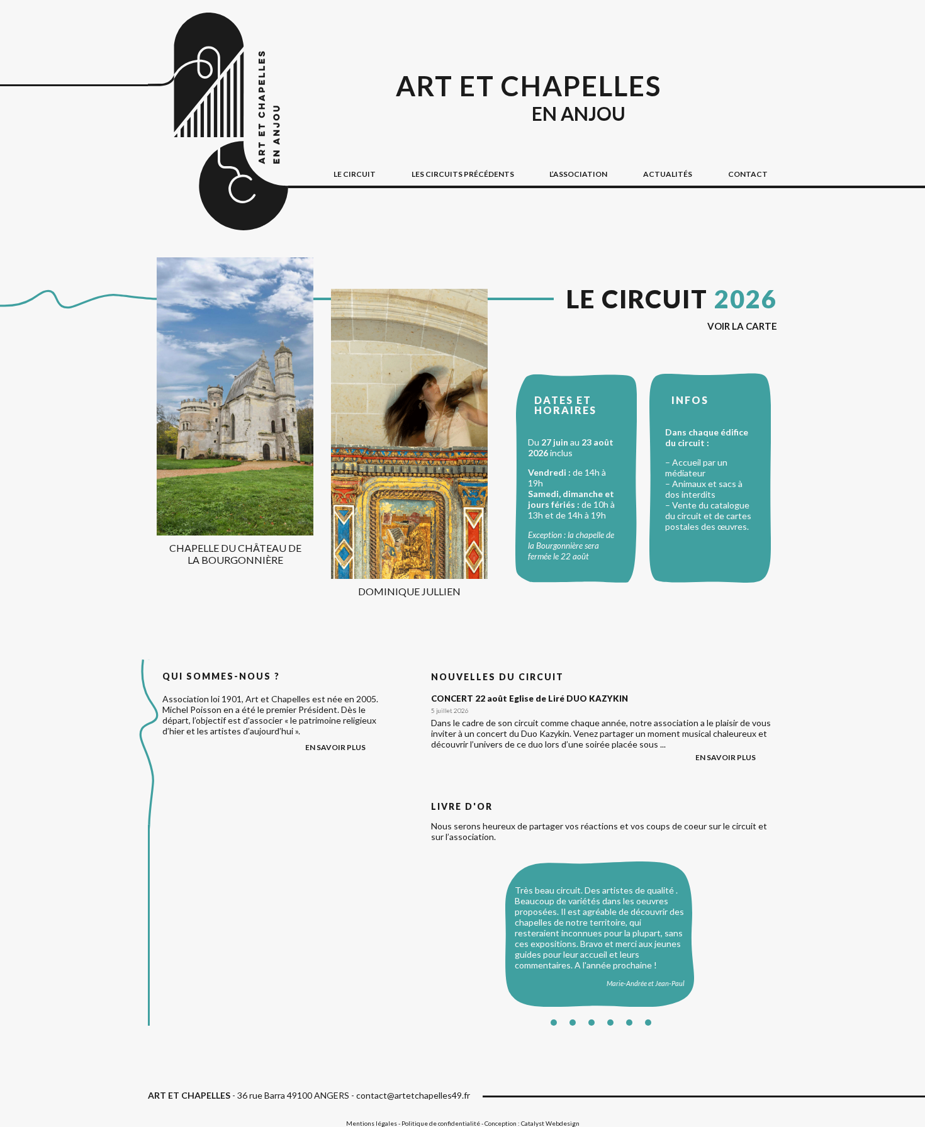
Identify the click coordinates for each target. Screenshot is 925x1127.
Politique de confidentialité (440, 1123)
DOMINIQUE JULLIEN (409, 591)
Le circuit (671, 299)
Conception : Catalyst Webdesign (532, 1123)
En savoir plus (725, 757)
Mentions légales (371, 1123)
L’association (578, 174)
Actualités (667, 174)
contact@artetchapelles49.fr (413, 1095)
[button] (554, 1022)
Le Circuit (355, 174)
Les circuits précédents (463, 174)
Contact (748, 174)
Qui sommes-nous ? (221, 676)
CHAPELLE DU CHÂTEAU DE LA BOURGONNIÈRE (235, 554)
